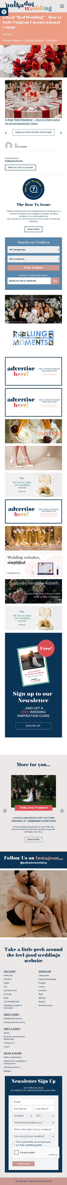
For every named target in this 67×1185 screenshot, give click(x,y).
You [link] (5, 986)
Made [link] (6, 983)
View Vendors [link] (33, 267)
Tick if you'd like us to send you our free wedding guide (33, 1143)
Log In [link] (7, 1046)
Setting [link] (41, 998)
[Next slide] (62, 810)
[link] (4, 12)
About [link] (7, 1033)
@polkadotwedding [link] (33, 862)
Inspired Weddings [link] (47, 979)
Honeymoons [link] (10, 990)
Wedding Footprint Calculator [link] (13, 1006)
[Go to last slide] (4, 810)
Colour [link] (41, 986)
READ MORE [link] (33, 229)
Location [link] (42, 990)
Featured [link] (8, 975)
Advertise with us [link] (12, 1067)
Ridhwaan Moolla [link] (14, 161)
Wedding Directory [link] (13, 1018)
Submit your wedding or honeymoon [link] (15, 1062)
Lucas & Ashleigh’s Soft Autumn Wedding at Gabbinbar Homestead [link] (33, 819)
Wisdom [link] (52, 40)
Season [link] (41, 1001)
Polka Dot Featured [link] (33, 807)
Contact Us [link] (9, 1043)
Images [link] (42, 983)
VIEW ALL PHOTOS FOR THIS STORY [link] (33, 132)
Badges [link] (7, 1071)
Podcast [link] (8, 994)
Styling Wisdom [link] (35, 40)
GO (55, 280)
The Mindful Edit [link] (11, 1001)
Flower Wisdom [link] (12, 40)
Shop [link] (6, 998)
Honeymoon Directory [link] (14, 1022)
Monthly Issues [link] (45, 1005)
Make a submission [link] (13, 1057)
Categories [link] (43, 975)
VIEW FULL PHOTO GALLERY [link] (20, 167)
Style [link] (40, 994)
